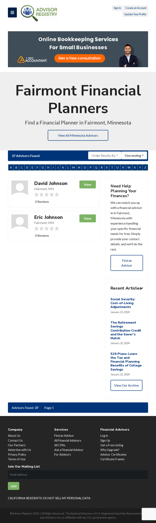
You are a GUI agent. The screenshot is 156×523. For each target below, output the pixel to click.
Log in (104, 435)
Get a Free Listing (111, 445)
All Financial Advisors (67, 440)
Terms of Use (16, 459)
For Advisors (62, 454)
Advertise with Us (19, 450)
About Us (14, 435)
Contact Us (15, 440)
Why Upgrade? (109, 450)
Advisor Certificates (113, 454)
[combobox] (104, 155)
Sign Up (105, 440)
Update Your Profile (135, 14)
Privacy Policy (17, 454)
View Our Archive (126, 385)
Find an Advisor (126, 262)
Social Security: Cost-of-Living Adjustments (122, 303)
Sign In (117, 8)
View (87, 184)
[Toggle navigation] (12, 12)
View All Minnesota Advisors (78, 135)
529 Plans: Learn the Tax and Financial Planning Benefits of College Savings (126, 362)
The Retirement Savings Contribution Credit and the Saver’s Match (125, 330)
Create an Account (135, 8)
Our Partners (17, 445)
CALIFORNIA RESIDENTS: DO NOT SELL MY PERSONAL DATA (49, 498)
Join (14, 486)
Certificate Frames (112, 459)
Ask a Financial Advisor (68, 450)
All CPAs (59, 445)
